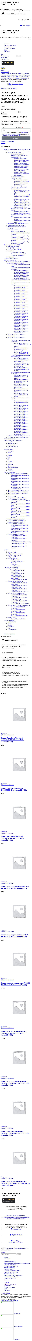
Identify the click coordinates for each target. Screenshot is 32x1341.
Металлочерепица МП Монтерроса (18, 491)
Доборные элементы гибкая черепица (19, 261)
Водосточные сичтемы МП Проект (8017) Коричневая (22, 212)
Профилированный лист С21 (16, 523)
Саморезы (10, 251)
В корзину (3, 114)
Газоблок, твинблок (13, 246)
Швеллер (10, 470)
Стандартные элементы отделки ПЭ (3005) (21, 295)
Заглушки (10, 454)
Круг (9, 457)
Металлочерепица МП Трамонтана (18, 493)
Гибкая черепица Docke (11, 258)
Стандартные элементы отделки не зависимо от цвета (21, 402)
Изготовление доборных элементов (18, 437)
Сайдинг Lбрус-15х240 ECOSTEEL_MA (17, 574)
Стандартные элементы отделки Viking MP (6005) (21, 271)
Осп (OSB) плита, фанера (15, 248)
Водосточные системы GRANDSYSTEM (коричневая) (20, 184)
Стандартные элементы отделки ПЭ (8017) (21, 331)
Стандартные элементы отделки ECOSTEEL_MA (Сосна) (21, 369)
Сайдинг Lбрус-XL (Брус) (15, 581)
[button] (4, 733)
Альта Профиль (12, 629)
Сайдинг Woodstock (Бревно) (16, 593)
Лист (9, 458)
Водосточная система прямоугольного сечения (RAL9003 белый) (21, 169)
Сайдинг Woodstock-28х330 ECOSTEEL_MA (19, 598)
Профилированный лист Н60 (16, 519)
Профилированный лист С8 (16, 534)
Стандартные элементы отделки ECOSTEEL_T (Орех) (21, 395)
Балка (9, 452)
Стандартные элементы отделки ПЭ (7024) (21, 328)
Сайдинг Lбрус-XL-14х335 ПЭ (20, 591)
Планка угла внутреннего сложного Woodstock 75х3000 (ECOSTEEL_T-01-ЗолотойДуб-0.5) (15, 1083)
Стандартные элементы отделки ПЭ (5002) (21, 304)
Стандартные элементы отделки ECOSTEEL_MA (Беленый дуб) (21, 364)
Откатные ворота (13, 446)
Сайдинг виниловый (10, 551)
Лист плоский (12, 496)
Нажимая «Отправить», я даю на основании (15, 134)
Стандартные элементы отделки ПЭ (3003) (21, 292)
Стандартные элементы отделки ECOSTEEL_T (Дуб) (21, 376)
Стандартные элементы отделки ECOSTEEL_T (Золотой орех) (21, 386)
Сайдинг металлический (11, 567)
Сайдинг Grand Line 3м (14, 555)
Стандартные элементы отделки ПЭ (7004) (21, 325)
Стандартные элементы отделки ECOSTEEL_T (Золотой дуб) (15, 77)
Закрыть (3, 143)
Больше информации (7, 1300)
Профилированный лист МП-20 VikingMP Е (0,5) (20, 510)
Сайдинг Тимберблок (17, 561)
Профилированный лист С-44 (16, 522)
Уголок (10, 469)
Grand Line (11, 626)
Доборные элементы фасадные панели (19, 435)
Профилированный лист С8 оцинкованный (19, 544)
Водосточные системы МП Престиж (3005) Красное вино (22, 192)
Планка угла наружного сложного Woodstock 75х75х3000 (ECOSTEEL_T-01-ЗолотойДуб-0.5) (15, 1183)
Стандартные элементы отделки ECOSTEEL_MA (20, 356)
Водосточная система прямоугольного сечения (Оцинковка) (21, 173)
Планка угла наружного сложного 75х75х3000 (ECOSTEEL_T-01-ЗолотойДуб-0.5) (13, 1033)
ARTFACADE (12, 622)
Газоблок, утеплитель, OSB (12, 245)
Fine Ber (10, 625)
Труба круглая (12, 466)
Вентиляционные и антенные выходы (19, 151)
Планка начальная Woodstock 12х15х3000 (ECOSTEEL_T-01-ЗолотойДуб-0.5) (12, 838)
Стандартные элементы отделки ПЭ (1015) (21, 409)
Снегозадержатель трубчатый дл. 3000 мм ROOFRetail (20, 242)
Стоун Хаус (14, 564)
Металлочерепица (9, 472)
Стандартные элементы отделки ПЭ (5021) (21, 310)
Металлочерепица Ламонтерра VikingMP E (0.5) (20, 487)
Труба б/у (10, 464)
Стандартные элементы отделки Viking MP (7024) (21, 274)
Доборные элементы (17, 73)
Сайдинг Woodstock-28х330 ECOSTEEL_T (19, 601)
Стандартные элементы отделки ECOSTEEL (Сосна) (22, 353)
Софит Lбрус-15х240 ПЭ (18, 619)
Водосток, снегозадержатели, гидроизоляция (17, 149)
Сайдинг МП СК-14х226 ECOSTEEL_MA (18, 610)
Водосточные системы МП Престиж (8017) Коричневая (22, 203)
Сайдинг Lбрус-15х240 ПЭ (19, 579)
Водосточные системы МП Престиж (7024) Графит (22, 200)
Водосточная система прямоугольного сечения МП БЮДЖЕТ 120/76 (19, 155)
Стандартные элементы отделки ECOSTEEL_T (15, 75)
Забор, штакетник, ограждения (13, 440)
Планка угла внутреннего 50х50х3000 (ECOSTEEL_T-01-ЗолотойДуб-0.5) (15, 887)
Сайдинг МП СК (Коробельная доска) (19, 605)
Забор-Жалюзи (12, 441)
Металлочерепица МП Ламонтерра (18, 473)
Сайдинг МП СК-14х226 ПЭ (19, 616)
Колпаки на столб (13, 443)
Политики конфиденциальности (11, 135)
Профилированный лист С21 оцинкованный (19, 528)
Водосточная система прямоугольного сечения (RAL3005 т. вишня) (21, 160)
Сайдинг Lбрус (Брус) (14, 569)
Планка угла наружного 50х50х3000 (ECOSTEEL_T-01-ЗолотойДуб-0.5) (14, 935)
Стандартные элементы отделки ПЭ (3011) (21, 301)
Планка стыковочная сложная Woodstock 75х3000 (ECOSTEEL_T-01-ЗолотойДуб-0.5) (15, 1133)
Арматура (10, 451)
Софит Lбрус (11, 617)
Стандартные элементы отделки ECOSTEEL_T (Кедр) (21, 390)
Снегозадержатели (13, 229)
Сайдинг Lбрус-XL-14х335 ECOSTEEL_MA (19, 586)
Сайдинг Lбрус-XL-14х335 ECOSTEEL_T (19, 589)
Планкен (16, 566)
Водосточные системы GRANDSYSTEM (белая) (21, 180)
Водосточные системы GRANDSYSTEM (17, 177)
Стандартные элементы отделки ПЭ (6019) (21, 319)
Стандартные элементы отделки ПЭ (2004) (21, 289)
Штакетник (11, 448)
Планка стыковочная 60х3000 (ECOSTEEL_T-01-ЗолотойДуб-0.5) (14, 789)
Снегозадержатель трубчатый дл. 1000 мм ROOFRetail (20, 236)
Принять (15, 1300)
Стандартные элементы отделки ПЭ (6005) (21, 316)
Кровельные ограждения (18, 231)
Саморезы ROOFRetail (17, 252)
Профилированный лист (11, 494)
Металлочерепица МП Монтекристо (18, 490)
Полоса (10, 460)
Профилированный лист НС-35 (17, 520)
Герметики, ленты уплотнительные (18, 223)
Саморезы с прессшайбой (18, 254)
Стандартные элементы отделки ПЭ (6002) (21, 313)
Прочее (10, 461)
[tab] (17, 634)
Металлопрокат (8, 449)
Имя (3, 127)
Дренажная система (10, 438)
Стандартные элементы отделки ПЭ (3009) (21, 298)
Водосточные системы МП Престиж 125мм (19, 188)
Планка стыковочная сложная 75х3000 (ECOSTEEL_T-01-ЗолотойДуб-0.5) (15, 984)
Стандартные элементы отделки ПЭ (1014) (21, 286)
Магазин (8, 73)
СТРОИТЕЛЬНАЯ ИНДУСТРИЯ (10, 3)
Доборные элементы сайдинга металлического (15, 74)
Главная (3, 73)
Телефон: (19, 127)
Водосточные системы (14, 152)
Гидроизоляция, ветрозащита (16, 225)
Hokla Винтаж (15, 560)
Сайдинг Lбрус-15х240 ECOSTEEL (17, 571)
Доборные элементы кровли (16, 263)
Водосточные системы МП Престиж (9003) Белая (22, 206)
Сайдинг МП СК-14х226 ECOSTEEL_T (18, 613)
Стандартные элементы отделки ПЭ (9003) (21, 433)
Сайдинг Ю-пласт (13, 558)
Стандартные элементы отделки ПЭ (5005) (21, 307)
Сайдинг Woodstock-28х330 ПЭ (20, 604)
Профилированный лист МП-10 (17, 498)
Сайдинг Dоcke (12, 552)
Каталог (3, 68)
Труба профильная (13, 467)
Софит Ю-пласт (15, 563)
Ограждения (11, 445)
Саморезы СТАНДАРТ (17, 255)
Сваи (9, 463)
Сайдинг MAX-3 (12, 557)
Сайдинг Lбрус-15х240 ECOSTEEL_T (17, 577)
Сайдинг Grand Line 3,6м (15, 554)
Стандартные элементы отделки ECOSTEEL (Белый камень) (22, 345)
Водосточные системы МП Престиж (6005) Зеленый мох (22, 196)
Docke (9, 623)
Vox (9, 628)
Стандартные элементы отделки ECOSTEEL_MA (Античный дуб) (21, 360)
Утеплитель (11, 257)
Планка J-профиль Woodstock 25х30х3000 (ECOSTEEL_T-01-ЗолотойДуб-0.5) (12, 740)
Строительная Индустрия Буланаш (15, 1248)
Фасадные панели (9, 620)
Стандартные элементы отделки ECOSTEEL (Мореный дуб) (21, 349)
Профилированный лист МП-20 (17, 499)
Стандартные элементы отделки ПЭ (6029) (21, 322)
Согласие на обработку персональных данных (15, 133)
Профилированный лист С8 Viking (21, 541)
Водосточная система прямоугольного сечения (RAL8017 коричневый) (21, 164)
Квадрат (10, 455)
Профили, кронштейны (14, 249)
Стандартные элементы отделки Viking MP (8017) (21, 277)
